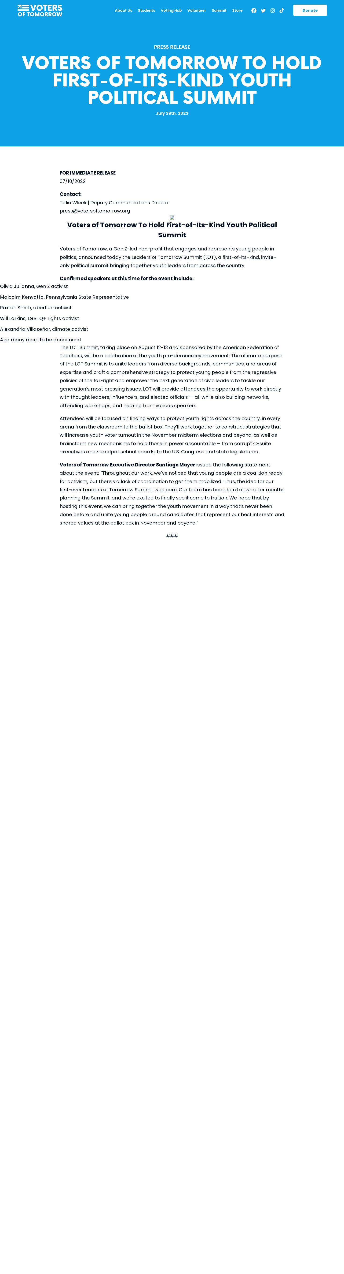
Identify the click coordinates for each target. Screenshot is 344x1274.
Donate (310, 10)
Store (237, 10)
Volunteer (196, 10)
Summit (219, 10)
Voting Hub (171, 10)
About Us (123, 10)
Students (146, 10)
